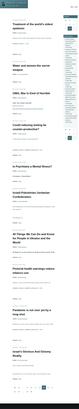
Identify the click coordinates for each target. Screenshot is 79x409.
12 (32, 388)
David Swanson (22, 97)
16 (48, 388)
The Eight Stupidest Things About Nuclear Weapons (71, 76)
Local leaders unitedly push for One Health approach (71, 118)
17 (53, 388)
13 (36, 388)
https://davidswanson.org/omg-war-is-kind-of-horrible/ (28, 108)
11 (28, 388)
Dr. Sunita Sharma (23, 74)
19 (19, 392)
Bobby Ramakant (22, 318)
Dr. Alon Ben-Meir (22, 201)
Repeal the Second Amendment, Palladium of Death (70, 62)
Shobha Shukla (22, 33)
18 (15, 392)
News (19, 54)
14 (40, 388)
